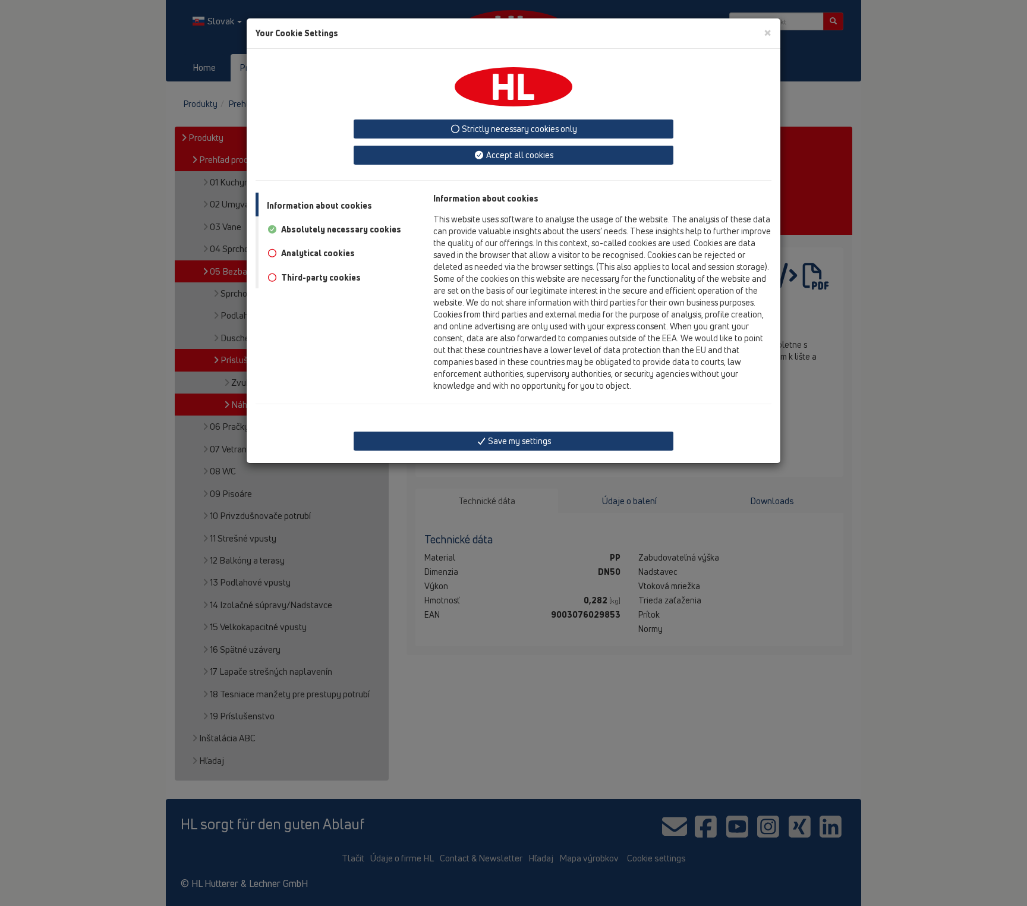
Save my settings (518, 440)
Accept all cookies (518, 155)
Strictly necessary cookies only (518, 128)
